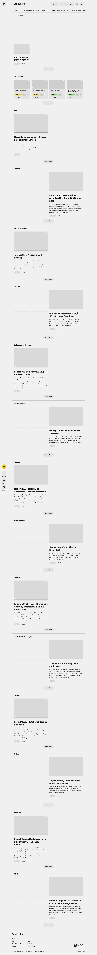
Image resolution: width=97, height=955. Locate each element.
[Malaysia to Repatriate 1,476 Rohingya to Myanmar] (22, 417)
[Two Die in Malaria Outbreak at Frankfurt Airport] (40, 300)
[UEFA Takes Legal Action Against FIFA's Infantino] (57, 591)
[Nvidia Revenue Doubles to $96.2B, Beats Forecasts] (75, 475)
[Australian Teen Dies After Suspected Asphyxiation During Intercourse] (40, 417)
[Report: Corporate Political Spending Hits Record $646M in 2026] (66, 181)
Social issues (77, 10)
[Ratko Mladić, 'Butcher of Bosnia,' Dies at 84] (31, 708)
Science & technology (67, 10)
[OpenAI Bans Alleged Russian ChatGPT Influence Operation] (40, 911)
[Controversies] (4, 487)
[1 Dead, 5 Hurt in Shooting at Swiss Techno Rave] (22, 30)
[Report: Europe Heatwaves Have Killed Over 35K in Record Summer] (31, 825)
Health (48, 10)
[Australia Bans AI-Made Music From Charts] (40, 533)
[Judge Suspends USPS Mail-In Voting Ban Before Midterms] (75, 265)
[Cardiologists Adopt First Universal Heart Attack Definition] (75, 29)
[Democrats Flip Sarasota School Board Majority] (40, 791)
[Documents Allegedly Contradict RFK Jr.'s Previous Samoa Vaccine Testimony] (22, 300)
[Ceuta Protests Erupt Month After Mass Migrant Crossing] (57, 147)
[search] (81, 4)
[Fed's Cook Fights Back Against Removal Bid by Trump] (57, 475)
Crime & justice (56, 10)
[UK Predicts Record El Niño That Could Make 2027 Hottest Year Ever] (57, 826)
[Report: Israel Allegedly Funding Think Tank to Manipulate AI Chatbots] (75, 382)
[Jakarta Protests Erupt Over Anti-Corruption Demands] (57, 265)
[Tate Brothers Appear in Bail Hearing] (31, 241)
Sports (84, 10)
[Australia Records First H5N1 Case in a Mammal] (40, 674)
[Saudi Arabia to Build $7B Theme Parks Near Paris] (22, 556)
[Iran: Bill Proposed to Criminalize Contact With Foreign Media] (66, 886)
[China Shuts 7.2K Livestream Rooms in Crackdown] (40, 887)
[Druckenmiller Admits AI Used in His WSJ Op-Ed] (22, 887)
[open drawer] (4, 4)
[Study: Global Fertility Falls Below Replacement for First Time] (40, 556)
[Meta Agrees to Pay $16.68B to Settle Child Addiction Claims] (22, 911)
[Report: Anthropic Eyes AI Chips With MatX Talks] (31, 357)
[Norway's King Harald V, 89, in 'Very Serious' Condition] (66, 299)
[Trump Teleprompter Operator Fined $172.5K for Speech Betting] (22, 49)
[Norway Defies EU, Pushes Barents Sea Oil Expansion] (40, 650)
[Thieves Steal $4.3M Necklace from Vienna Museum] (75, 53)
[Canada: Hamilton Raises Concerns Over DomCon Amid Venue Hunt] (22, 440)
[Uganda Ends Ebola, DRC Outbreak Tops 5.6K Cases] (22, 323)
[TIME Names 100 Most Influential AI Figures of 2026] (40, 440)
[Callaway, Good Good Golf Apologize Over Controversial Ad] (75, 591)
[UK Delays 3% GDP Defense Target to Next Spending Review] (40, 182)
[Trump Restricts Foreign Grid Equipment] (66, 649)
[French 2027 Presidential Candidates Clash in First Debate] (31, 474)
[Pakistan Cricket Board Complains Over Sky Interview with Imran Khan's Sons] (31, 590)
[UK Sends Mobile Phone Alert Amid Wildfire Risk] (75, 826)
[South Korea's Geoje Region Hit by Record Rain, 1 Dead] (57, 849)
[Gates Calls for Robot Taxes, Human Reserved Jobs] (75, 499)
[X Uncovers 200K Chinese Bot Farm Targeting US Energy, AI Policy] (57, 382)
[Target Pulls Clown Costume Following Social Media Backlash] (22, 767)
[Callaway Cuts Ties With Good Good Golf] (22, 205)
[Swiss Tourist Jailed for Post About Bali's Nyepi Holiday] (40, 767)
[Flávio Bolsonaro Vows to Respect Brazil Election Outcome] (31, 123)
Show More (48, 69)
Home (17, 10)
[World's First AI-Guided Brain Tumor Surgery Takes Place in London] (40, 323)
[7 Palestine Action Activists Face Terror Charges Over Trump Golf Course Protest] (57, 242)
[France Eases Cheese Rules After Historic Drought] (57, 499)
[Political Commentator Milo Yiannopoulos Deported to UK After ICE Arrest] (22, 182)
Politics (43, 10)
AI (21, 10)
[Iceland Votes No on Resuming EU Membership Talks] (48, 40)
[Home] (4, 466)
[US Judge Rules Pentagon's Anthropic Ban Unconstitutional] (57, 732)
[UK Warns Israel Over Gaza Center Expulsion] (57, 124)
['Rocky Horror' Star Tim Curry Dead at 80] (66, 533)
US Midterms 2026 (29, 10)
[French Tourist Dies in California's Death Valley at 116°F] (22, 674)
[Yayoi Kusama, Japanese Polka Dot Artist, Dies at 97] (66, 766)
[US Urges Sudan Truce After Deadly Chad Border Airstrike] (57, 709)
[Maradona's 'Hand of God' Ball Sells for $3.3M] (75, 614)
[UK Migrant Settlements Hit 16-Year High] (66, 416)
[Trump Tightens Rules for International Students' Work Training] (75, 358)
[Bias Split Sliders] (4, 473)
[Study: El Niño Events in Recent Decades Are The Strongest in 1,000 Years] (57, 358)
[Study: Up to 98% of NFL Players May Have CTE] (57, 614)
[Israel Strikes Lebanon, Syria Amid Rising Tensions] (75, 709)
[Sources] (4, 480)
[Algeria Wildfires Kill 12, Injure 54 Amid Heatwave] (75, 147)
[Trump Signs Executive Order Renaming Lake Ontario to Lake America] (22, 650)
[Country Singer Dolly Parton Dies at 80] (22, 533)
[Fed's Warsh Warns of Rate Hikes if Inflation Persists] (40, 205)
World (37, 10)
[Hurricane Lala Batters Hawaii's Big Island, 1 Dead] (75, 849)
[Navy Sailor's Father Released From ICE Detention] (75, 732)
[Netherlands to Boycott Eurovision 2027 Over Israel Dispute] (22, 791)
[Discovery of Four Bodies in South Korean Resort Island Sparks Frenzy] (75, 242)
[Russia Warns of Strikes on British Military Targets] (75, 124)
